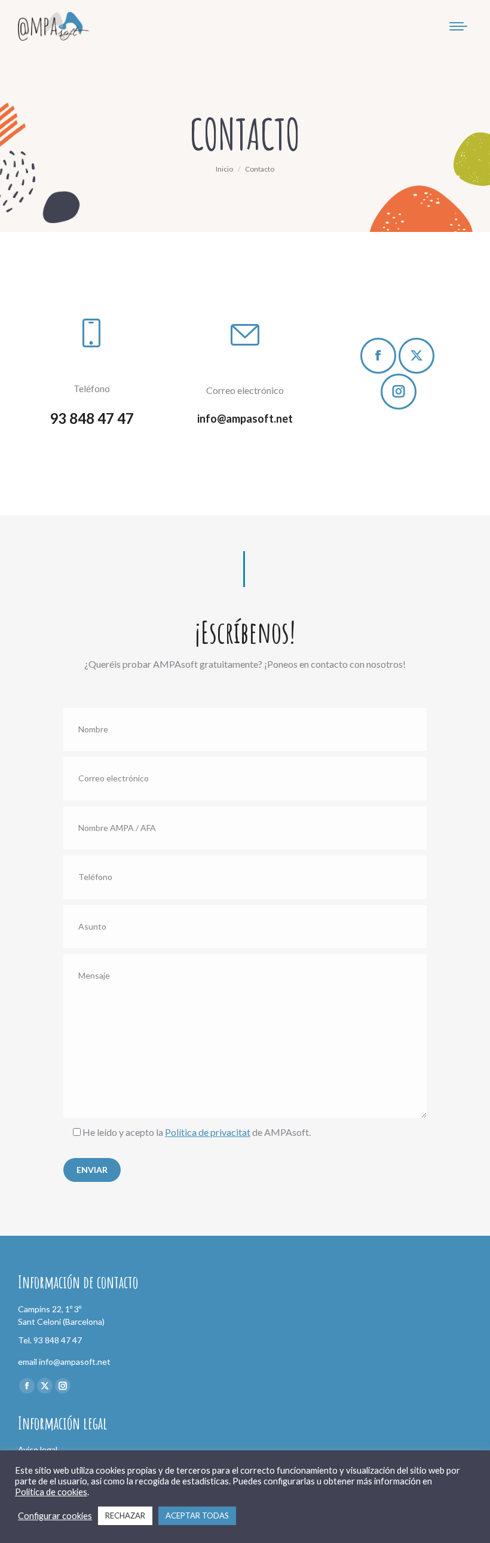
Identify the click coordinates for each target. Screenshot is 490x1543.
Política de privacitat (207, 1132)
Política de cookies (51, 1492)
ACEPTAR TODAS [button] (197, 1515)
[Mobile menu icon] (458, 26)
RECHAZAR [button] (125, 1515)
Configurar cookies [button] (55, 1516)
